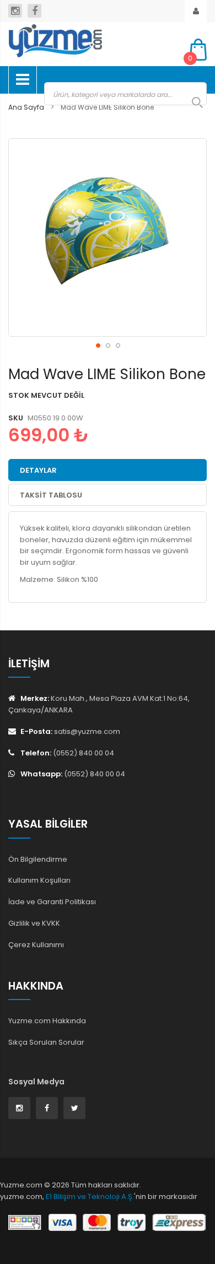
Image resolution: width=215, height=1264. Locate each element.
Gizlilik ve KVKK (34, 923)
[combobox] (125, 93)
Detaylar (38, 470)
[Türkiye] (91, 41)
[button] (98, 345)
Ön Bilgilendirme (37, 859)
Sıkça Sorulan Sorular (46, 1042)
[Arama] (192, 102)
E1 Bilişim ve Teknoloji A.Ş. (90, 1196)
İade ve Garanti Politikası (52, 901)
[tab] (107, 470)
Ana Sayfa (26, 107)
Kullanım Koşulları (39, 880)
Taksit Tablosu (51, 495)
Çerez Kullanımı (36, 944)
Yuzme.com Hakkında (47, 1020)
